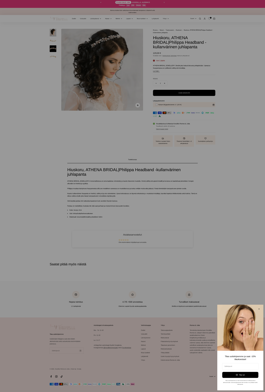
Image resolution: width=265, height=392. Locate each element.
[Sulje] (259, 309)
